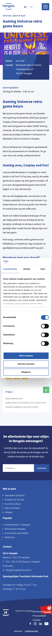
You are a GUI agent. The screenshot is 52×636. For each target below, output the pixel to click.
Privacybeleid (39, 615)
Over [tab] (42, 269)
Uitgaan (9, 512)
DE (31, 6)
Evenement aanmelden (16, 533)
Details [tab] (26, 269)
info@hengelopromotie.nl (18, 570)
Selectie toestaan (26, 364)
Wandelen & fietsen (15, 495)
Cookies (36, 619)
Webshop (10, 537)
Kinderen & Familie (14, 499)
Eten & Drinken (12, 508)
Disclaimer (38, 611)
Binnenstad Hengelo (15, 529)
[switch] (45, 326)
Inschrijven (41, 468)
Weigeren (26, 372)
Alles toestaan (26, 356)
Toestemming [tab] (10, 269)
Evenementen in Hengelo (17, 524)
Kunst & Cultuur (13, 504)
